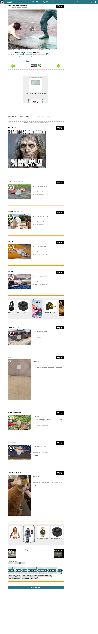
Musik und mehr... (66, 2)
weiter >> (35, 588)
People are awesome (34, 573)
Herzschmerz (55, 2)
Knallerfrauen (11, 570)
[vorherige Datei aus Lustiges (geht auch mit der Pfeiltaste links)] (13, 67)
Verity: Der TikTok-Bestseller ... (25, 317)
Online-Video (36, 186)
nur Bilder (10, 563)
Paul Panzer (25, 573)
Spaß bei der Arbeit (13, 327)
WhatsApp (34, 575)
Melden (18, 61)
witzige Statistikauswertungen (14, 578)
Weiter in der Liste (58, 550)
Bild (34, 361)
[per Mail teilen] (35, 66)
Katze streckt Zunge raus (15, 472)
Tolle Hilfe (10, 271)
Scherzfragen (49, 573)
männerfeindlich (33, 578)
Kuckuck (10, 357)
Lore (35, 194)
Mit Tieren (19, 7)
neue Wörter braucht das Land (14, 573)
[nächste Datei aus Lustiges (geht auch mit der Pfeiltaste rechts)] (59, 67)
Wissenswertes (45, 191)
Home (17, 2)
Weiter (60, 6)
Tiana (36, 284)
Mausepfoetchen (38, 339)
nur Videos (16, 563)
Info (21, 61)
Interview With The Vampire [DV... (53, 316)
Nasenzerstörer (12, 442)
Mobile (23, 52)
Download (15, 61)
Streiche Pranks (11, 575)
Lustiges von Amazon (42, 570)
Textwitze (19, 575)
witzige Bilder (44, 367)
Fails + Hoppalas (45, 452)
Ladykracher (18, 570)
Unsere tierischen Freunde (15, 211)
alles (22, 2)
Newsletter (76, 2)
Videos (38, 2)
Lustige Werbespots (32, 570)
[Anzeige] (35, 97)
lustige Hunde (24, 7)
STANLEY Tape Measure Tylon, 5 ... (39, 312)
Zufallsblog (10, 550)
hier (32, 56)
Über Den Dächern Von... (56, 538)
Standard (29, 52)
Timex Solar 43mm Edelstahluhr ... (29, 538)
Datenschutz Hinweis (36, 67)
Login (91, 2)
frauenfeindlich (25, 578)
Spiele (59, 573)
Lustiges (28, 2)
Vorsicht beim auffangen (15, 412)
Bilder (33, 2)
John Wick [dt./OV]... (35, 99)
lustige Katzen (59, 367)
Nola (35, 485)
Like (8, 61)
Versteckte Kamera (26, 575)
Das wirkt (10, 241)
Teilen (11, 61)
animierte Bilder (51, 367)
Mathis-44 (36, 455)
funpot (9, 2)
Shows (55, 573)
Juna (35, 254)
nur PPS (22, 563)
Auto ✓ (18, 52)
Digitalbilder (46, 2)
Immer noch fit (12, 127)
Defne (27, 61)
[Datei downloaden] (36, 149)
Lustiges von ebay (52, 570)
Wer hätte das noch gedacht (16, 181)
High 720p (36, 52)
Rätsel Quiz (42, 573)
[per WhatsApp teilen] (39, 66)
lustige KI (24, 570)
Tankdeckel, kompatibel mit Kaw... (11, 312)
